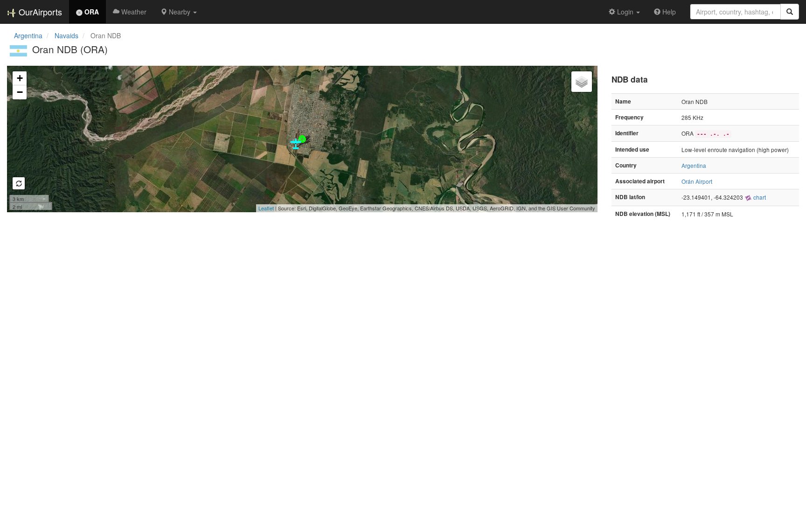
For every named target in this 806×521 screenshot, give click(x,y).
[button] (178, 11)
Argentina (28, 35)
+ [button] (20, 78)
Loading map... (301, 139)
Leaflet (266, 208)
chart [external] (759, 197)
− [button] (20, 92)
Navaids (66, 35)
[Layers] (581, 81)
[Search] (789, 12)
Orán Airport (696, 181)
